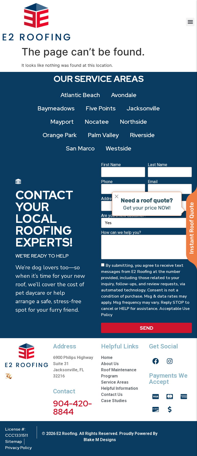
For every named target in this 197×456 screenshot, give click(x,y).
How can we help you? (121, 233)
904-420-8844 (72, 407)
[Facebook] (155, 361)
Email (152, 182)
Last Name (157, 165)
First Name (111, 165)
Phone (107, 182)
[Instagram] (169, 361)
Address (108, 199)
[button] (190, 22)
